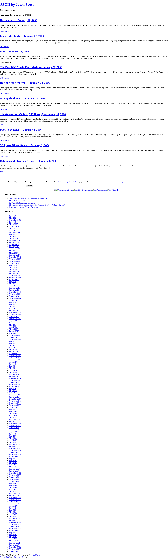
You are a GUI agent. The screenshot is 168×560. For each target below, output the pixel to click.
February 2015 (14, 288)
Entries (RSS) (5, 557)
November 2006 (15, 475)
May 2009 (13, 413)
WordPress (36, 555)
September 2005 (15, 504)
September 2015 (15, 278)
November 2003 (15, 549)
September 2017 (15, 249)
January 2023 (14, 243)
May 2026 (13, 218)
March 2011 (13, 372)
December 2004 (15, 522)
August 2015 (14, 280)
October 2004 (14, 526)
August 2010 (14, 387)
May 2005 (13, 512)
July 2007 (12, 459)
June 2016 (13, 265)
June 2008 (13, 436)
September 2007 (15, 454)
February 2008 (14, 444)
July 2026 (12, 216)
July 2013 (12, 323)
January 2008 (14, 446)
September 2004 (15, 528)
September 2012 (15, 339)
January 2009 (14, 422)
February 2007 (14, 469)
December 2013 (15, 313)
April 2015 (13, 286)
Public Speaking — (21, 129)
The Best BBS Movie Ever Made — (31, 67)
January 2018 (14, 247)
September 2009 (15, 405)
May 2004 (13, 537)
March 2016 (13, 269)
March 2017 (13, 253)
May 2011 (12, 368)
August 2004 (14, 531)
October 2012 (14, 337)
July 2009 (12, 409)
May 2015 (13, 284)
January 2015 (14, 290)
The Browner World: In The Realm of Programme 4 (28, 199)
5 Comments (4, 125)
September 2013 (15, 319)
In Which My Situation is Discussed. (22, 203)
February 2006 (14, 494)
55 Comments (5, 156)
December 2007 (15, 448)
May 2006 (13, 487)
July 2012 (12, 341)
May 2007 (13, 463)
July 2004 (12, 533)
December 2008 (15, 424)
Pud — (14, 51)
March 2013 (13, 329)
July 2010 (12, 389)
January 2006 (14, 496)
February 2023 (14, 241)
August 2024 (14, 226)
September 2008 (15, 430)
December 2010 (15, 378)
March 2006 (13, 491)
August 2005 (14, 506)
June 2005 (13, 510)
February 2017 (14, 255)
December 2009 (15, 399)
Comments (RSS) (19, 557)
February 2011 (14, 374)
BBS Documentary (62, 182)
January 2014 (14, 310)
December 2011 (15, 354)
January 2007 (14, 471)
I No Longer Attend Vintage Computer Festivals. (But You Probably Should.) (37, 205)
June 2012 (13, 343)
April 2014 (13, 308)
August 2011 (13, 362)
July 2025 (12, 222)
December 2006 (15, 473)
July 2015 (12, 282)
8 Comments (4, 31)
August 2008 (14, 432)
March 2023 (13, 238)
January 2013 (14, 331)
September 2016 (15, 261)
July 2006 (12, 483)
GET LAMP (72, 182)
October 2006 (14, 477)
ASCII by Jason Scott (17, 4)
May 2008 (13, 438)
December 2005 (15, 498)
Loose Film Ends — (22, 36)
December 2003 (15, 547)
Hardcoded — (18, 20)
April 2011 (13, 370)
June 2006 (13, 485)
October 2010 (14, 382)
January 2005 (14, 520)
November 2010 (15, 380)
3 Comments (4, 109)
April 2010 (13, 393)
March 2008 (13, 442)
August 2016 (14, 263)
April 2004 (13, 539)
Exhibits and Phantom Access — (28, 161)
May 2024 (13, 228)
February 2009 (14, 419)
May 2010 (13, 391)
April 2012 (13, 348)
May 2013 (13, 325)
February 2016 (14, 271)
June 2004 (13, 535)
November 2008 (15, 426)
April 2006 (13, 489)
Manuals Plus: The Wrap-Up (19, 201)
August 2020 (14, 245)
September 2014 (15, 298)
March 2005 (13, 516)
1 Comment (4, 172)
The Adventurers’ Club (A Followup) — (33, 114)
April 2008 (13, 440)
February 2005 (14, 518)
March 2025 (13, 224)
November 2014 (15, 294)
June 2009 (13, 411)
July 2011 (12, 364)
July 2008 (12, 434)
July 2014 (12, 302)
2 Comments (4, 94)
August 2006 (14, 481)
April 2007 (13, 465)
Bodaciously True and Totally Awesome (23, 207)
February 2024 (14, 232)
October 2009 (14, 403)
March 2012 (13, 350)
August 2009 (14, 407)
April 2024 (13, 230)
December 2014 (15, 292)
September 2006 (15, 479)
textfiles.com (94, 182)
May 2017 (13, 251)
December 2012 (15, 333)
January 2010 (14, 397)
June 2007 (13, 461)
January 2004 (14, 545)
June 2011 (12, 366)
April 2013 (13, 327)
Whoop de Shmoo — (22, 98)
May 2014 (13, 306)
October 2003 (14, 551)
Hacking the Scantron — (25, 82)
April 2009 (13, 415)
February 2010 (14, 395)
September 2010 (15, 385)
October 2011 (14, 358)
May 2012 (13, 345)
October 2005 (14, 502)
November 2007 (15, 450)
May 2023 (13, 236)
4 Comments (4, 47)
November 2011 (15, 356)
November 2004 (15, 524)
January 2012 (14, 352)
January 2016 (14, 273)
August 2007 (14, 457)
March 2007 (13, 467)
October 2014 (14, 296)
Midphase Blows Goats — (24, 145)
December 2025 (15, 220)
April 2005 (13, 514)
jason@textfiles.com (128, 182)
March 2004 (13, 541)
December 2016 (15, 257)
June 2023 (13, 234)
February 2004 (14, 543)
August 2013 (14, 321)
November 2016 (15, 259)
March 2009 (13, 417)
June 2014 (13, 304)
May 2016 (13, 267)
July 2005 (12, 508)
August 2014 (14, 300)
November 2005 (15, 500)
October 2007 (14, 452)
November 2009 (15, 401)
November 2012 (15, 335)
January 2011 (14, 376)
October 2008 (14, 428)
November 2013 (15, 315)
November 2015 (15, 276)
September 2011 (15, 360)
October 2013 (14, 317)
